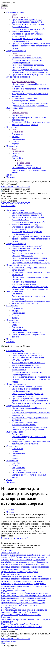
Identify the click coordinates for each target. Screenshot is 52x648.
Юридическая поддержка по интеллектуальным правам (24, 99)
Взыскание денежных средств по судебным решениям (27, 39)
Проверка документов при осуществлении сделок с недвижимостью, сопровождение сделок (31, 45)
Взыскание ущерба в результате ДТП (28, 22)
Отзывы (15, 141)
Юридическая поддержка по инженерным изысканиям (26, 595)
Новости (16, 153)
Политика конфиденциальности (26, 167)
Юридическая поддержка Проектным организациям (25, 593)
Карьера (15, 144)
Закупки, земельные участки (25, 124)
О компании (12, 127)
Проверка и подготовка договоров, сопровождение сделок (28, 66)
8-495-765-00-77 (8, 186)
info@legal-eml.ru (8, 641)
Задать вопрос (7, 550)
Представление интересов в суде (26, 19)
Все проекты (17, 115)
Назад (3, 8)
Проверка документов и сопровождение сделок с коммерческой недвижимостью (30, 71)
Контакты (10, 177)
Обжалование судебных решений (27, 58)
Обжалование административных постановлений (24, 563)
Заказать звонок (8, 205)
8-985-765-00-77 (22, 186)
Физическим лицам (15, 12)
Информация (12, 146)
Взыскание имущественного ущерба (28, 29)
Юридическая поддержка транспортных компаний (24, 598)
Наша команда (18, 139)
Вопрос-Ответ (18, 158)
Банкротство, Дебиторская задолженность (31, 122)
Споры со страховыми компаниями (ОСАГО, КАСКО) (28, 25)
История (15, 136)
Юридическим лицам (16, 50)
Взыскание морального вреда (25, 31)
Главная (10, 510)
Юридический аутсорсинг (18, 77)
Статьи (15, 156)
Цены (9, 175)
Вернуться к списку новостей (14, 538)
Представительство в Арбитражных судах (31, 74)
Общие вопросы (24, 165)
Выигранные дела (14, 108)
